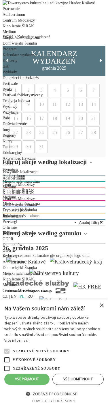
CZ (5, 296)
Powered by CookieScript (54, 401)
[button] (54, 393)
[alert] (54, 353)
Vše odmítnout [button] (78, 379)
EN (13, 296)
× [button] (101, 305)
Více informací (16, 340)
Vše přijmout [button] (27, 379)
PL (22, 296)
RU (30, 296)
